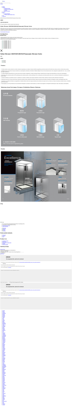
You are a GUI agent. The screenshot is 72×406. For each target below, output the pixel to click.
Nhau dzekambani (7, 13)
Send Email (2, 253)
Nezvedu (3, 11)
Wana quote (8, 31)
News (3, 12)
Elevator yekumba (5, 244)
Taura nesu (4, 16)
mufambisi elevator (7, 8)
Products (3, 7)
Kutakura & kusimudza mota (8, 9)
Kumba (3, 6)
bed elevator (4, 241)
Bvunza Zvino (2, 249)
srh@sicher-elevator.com (6, 225)
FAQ (3, 15)
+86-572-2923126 (5, 226)
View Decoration (3, 31)
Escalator (5, 10)
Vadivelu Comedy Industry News (9, 14)
